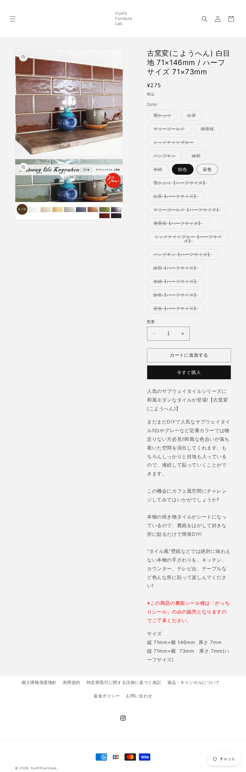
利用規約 (71, 682)
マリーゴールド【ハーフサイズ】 (189, 211)
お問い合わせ (139, 695)
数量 (151, 321)
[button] (12, 18)
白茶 (193, 116)
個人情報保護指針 (39, 682)
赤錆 (159, 170)
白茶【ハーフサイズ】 (177, 197)
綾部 (198, 157)
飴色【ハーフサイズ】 (177, 296)
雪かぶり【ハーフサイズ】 (182, 184)
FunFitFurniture (44, 768)
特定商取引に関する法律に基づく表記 (124, 682)
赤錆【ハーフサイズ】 (177, 282)
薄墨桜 (209, 130)
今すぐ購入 (189, 372)
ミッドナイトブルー (175, 143)
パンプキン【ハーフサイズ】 (184, 255)
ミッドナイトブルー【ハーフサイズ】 (188, 240)
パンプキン (166, 157)
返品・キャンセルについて (193, 682)
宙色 (207, 169)
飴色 (182, 169)
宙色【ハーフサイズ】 (177, 309)
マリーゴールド (171, 130)
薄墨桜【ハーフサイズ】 (180, 224)
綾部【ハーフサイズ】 (177, 269)
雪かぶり (164, 116)
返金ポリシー (107, 695)
